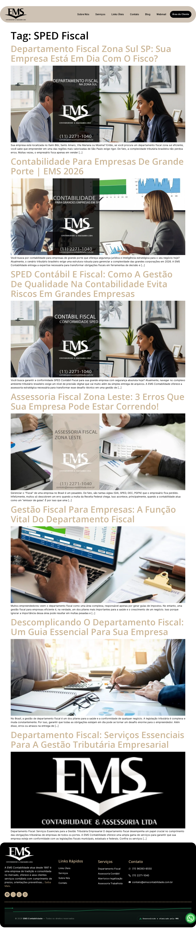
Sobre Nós (83, 14)
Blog (147, 14)
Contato (134, 14)
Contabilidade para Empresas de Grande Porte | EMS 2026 (97, 166)
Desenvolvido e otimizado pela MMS (161, 918)
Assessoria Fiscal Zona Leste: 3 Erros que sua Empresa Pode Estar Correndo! (98, 401)
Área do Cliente (180, 14)
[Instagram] (13, 894)
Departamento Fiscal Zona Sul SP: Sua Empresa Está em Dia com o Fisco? (91, 53)
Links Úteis (117, 14)
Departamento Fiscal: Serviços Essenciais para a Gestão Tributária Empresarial (97, 739)
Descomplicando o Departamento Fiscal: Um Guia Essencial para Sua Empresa (97, 627)
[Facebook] (7, 894)
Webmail (161, 14)
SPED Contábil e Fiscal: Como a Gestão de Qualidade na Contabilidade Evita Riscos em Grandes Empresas (92, 284)
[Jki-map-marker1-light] (25, 894)
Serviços (100, 14)
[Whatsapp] (19, 894)
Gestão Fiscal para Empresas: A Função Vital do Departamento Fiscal (93, 514)
